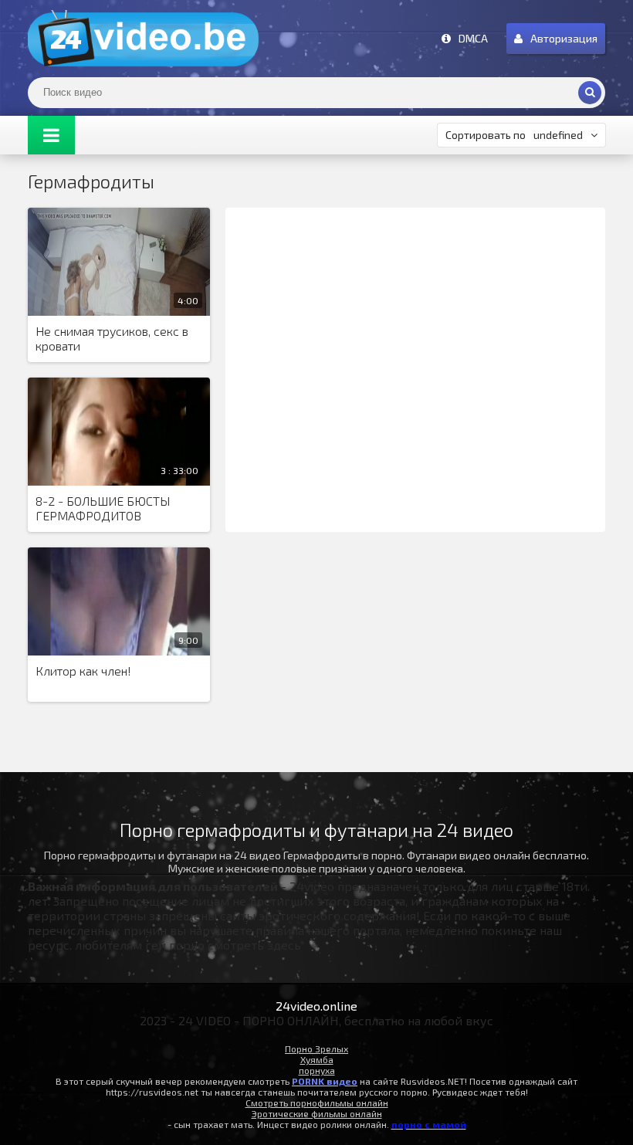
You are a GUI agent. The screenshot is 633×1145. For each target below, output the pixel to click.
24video (143, 38)
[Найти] (589, 92)
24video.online (316, 1005)
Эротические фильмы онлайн (317, 1113)
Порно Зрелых (316, 1048)
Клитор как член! (83, 670)
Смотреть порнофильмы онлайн (316, 1102)
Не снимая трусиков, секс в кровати (112, 338)
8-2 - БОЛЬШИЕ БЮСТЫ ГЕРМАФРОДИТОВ (103, 508)
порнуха (317, 1070)
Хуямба (316, 1059)
